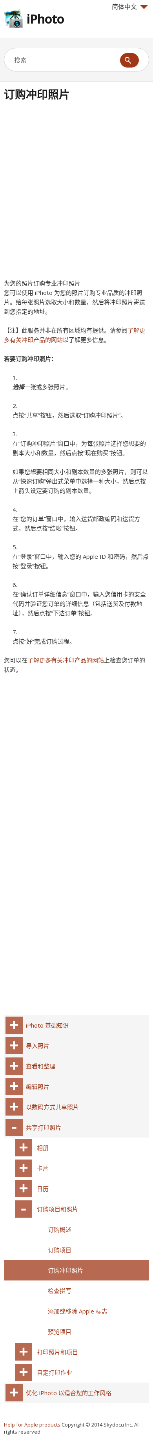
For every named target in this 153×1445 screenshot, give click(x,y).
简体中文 (124, 6)
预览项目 (59, 1331)
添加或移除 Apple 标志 (77, 1311)
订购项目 (59, 1250)
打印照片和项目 (57, 1352)
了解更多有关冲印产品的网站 (65, 660)
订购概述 (59, 1229)
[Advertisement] (76, 195)
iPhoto (45, 18)
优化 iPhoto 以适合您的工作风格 (68, 1393)
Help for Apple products (32, 1424)
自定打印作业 (54, 1372)
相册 (43, 1148)
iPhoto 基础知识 (47, 1025)
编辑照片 (37, 1086)
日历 (43, 1189)
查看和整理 (40, 1066)
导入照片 (37, 1046)
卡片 (43, 1168)
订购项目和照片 (57, 1209)
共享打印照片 (43, 1127)
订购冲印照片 (65, 1270)
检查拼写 (59, 1291)
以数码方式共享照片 (52, 1107)
